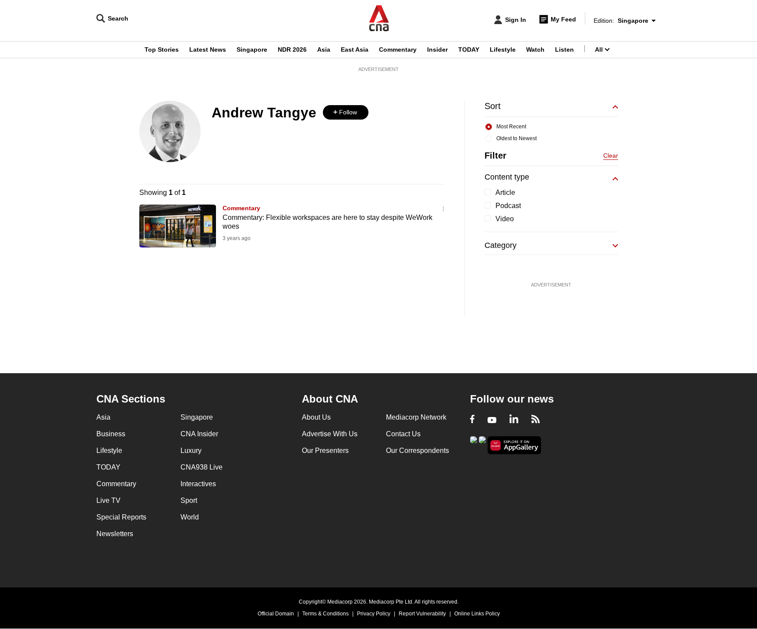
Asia (323, 49)
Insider (437, 49)
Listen (564, 49)
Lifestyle (503, 49)
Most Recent (511, 127)
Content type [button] (507, 177)
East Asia (354, 49)
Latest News (207, 49)
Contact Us (403, 434)
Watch (535, 49)
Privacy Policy (373, 614)
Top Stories (162, 49)
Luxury (191, 450)
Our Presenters (325, 450)
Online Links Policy (477, 614)
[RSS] (535, 420)
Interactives (198, 484)
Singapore (252, 49)
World (189, 517)
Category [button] (500, 245)
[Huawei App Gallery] (514, 445)
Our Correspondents (417, 450)
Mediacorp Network (416, 417)
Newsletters (114, 533)
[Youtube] (492, 420)
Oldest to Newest (516, 138)
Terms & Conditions (325, 614)
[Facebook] (472, 420)
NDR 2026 (292, 49)
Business (110, 434)
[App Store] (482, 444)
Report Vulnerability (422, 614)
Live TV (108, 500)
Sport (188, 500)
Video (504, 219)
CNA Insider (199, 434)
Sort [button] (493, 106)
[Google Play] (473, 444)
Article (505, 192)
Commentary (398, 49)
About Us (316, 417)
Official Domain (276, 614)
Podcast (508, 205)
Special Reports (121, 517)
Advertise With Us (329, 434)
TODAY (468, 49)
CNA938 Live (201, 467)
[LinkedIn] (513, 420)
